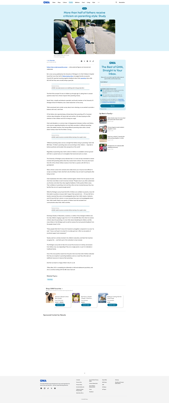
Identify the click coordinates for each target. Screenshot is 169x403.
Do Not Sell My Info (80, 387)
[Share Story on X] (84, 61)
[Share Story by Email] (90, 61)
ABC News (104, 382)
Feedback (91, 391)
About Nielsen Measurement (92, 386)
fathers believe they (67, 76)
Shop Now (60, 305)
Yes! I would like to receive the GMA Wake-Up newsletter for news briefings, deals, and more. (112, 95)
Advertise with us (79, 393)
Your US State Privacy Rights (93, 380)
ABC (103, 384)
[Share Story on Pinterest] (87, 61)
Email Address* (104, 82)
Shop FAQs (104, 379)
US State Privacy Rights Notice (108, 102)
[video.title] (84, 37)
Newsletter (122, 2)
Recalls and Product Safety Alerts (119, 383)
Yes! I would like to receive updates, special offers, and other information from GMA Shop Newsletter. (113, 91)
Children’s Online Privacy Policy (79, 390)
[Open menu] (98, 2)
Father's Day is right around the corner (57, 67)
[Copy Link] (93, 61)
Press (90, 389)
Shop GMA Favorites (53, 288)
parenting (83, 78)
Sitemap (117, 379)
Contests (78, 379)
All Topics (104, 389)
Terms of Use (121, 99)
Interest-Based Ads (93, 383)
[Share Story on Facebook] (81, 61)
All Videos (104, 387)
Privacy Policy (121, 100)
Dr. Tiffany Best (51, 60)
